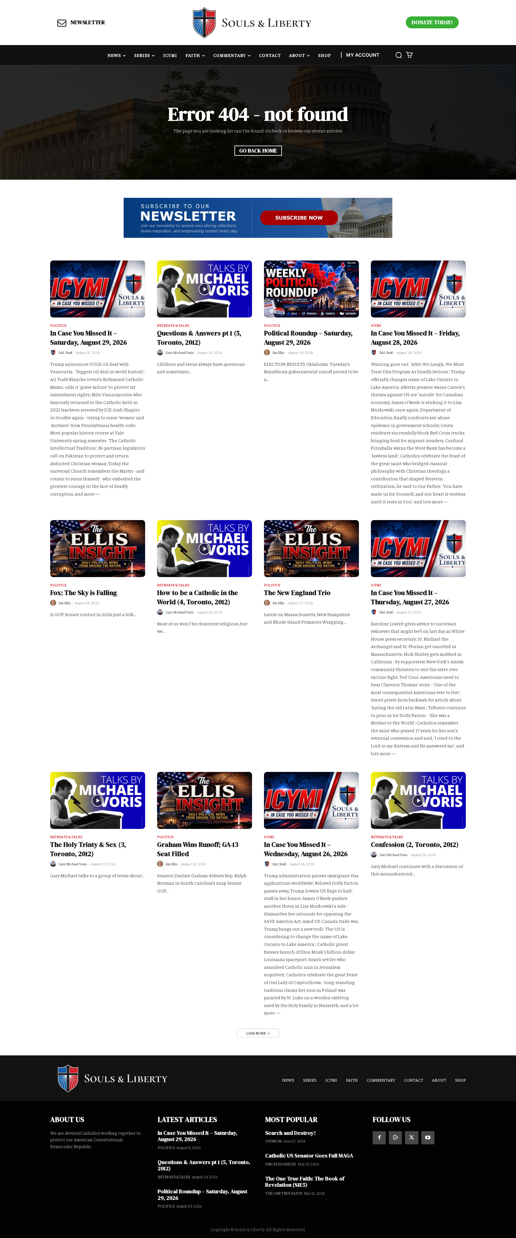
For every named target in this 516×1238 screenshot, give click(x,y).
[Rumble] (395, 1137)
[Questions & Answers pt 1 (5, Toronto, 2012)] (204, 288)
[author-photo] (54, 352)
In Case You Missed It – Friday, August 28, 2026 (415, 338)
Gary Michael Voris (179, 352)
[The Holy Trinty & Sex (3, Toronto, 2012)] (97, 800)
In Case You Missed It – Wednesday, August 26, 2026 (306, 849)
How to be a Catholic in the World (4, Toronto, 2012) (197, 597)
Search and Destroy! (290, 1133)
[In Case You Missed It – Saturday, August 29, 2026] (97, 288)
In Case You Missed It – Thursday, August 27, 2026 (410, 597)
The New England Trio (297, 592)
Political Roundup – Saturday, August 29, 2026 (308, 338)
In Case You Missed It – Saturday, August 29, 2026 (88, 338)
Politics (58, 325)
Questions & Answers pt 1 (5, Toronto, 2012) (199, 338)
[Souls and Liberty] (252, 22)
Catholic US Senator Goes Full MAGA (309, 1155)
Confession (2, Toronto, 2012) (415, 844)
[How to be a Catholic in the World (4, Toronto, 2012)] (204, 548)
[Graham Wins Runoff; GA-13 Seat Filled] (204, 800)
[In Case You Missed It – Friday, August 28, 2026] (418, 288)
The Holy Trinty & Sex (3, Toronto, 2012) (88, 849)
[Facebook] (379, 1137)
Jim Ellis (278, 352)
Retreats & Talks (173, 325)
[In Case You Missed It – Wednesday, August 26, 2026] (311, 800)
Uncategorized (280, 1163)
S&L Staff (65, 352)
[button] (398, 55)
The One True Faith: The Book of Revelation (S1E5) (304, 1182)
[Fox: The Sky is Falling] (97, 548)
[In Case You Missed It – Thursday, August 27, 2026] (418, 548)
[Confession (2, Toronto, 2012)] (418, 800)
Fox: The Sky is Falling (83, 592)
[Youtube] (427, 1137)
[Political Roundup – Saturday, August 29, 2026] (311, 288)
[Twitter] (411, 1137)
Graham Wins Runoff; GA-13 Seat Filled (197, 849)
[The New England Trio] (311, 548)
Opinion (273, 1140)
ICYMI (376, 325)
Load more (256, 1033)
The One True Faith (283, 1193)
